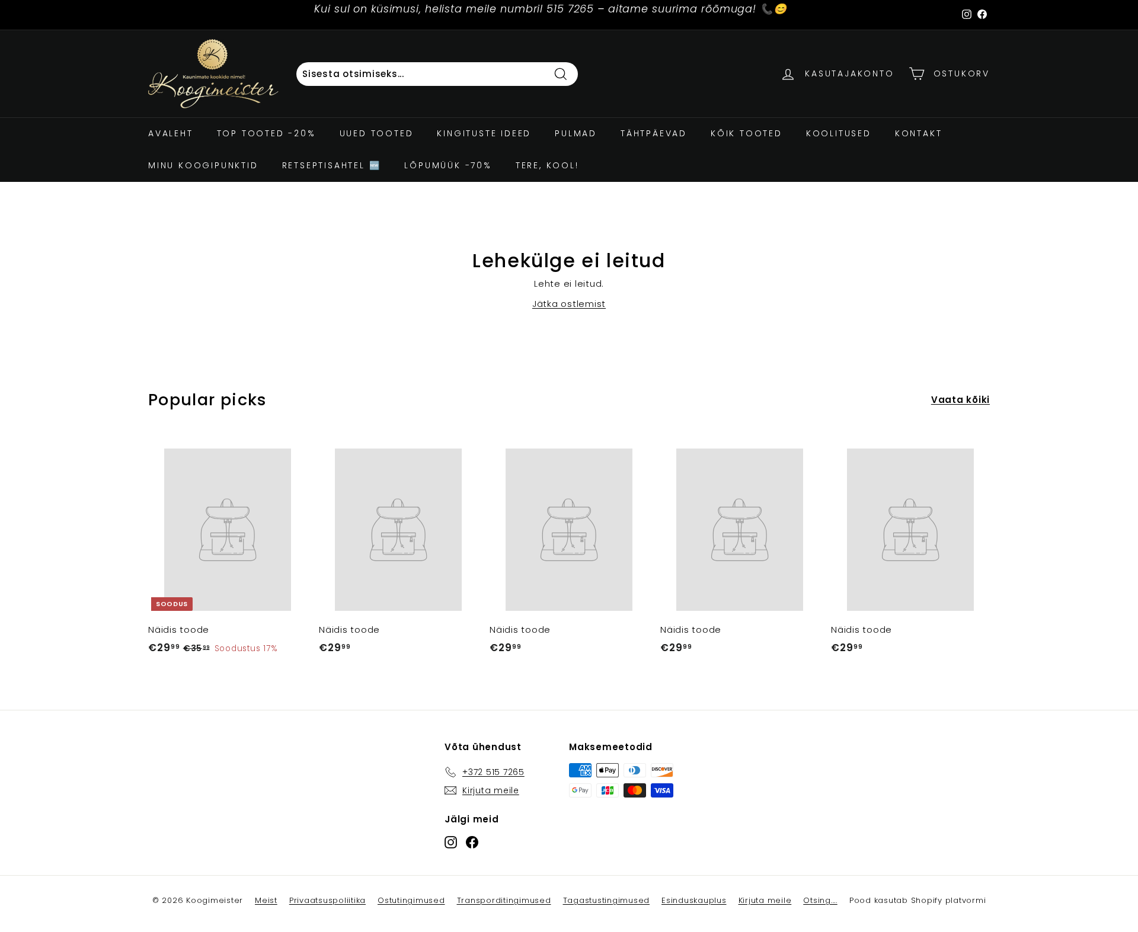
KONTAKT (918, 133)
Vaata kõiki (960, 399)
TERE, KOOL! (547, 165)
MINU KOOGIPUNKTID (203, 165)
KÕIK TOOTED (746, 133)
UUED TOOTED (377, 133)
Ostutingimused (411, 900)
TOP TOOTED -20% (266, 133)
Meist (266, 900)
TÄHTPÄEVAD (654, 133)
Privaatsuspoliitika (327, 900)
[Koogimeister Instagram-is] (451, 842)
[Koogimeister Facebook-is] (472, 842)
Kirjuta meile (765, 900)
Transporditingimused (504, 900)
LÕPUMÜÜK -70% (447, 165)
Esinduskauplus (694, 900)
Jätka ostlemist (569, 303)
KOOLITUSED (838, 133)
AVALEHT (170, 133)
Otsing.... (820, 900)
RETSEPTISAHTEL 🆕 (331, 165)
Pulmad (576, 133)
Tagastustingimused (606, 900)
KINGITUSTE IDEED (484, 133)
